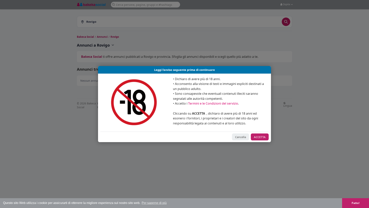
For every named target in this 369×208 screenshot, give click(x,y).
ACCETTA (260, 137)
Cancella (240, 137)
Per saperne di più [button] (154, 203)
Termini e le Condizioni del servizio (213, 103)
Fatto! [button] (356, 203)
